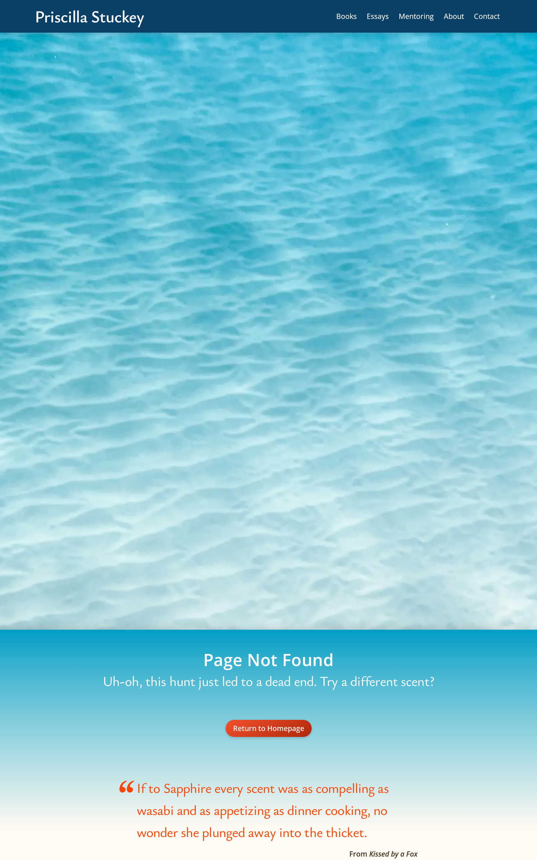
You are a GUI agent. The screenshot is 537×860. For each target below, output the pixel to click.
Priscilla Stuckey (89, 16)
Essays (378, 16)
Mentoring (416, 16)
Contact (487, 16)
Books (346, 16)
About (454, 16)
